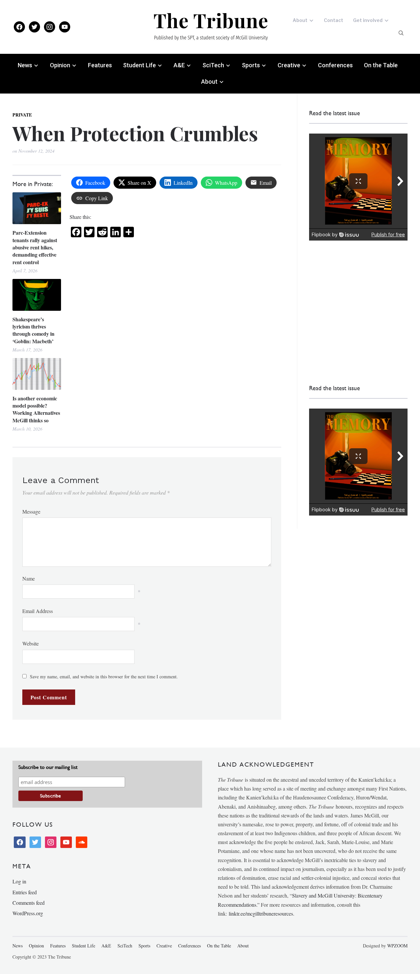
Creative (289, 65)
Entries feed (24, 892)
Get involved (368, 20)
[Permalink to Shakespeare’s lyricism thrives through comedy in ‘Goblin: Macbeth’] (36, 295)
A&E (179, 65)
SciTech (213, 65)
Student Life (139, 65)
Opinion (60, 65)
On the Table (381, 65)
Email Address (37, 610)
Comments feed (28, 902)
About (300, 20)
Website (30, 643)
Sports (251, 65)
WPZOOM (397, 945)
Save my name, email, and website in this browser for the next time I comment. (104, 676)
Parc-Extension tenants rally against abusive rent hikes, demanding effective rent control (34, 247)
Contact (333, 20)
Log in (19, 881)
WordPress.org (27, 913)
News (25, 65)
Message (31, 511)
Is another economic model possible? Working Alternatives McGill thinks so (36, 409)
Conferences (335, 65)
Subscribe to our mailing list (47, 767)
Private (22, 114)
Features (100, 65)
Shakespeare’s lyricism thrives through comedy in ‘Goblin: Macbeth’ (33, 330)
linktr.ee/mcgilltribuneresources (261, 913)
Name (28, 578)
